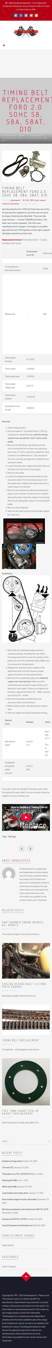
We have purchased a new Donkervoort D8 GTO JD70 (25, 1209)
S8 (24, 200)
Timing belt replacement (20, 1040)
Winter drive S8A (9, 1187)
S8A (27, 200)
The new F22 (7, 1167)
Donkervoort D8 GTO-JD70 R (14, 1219)
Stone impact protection (30, 848)
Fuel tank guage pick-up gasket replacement (20, 1112)
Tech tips (12, 837)
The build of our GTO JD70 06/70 (16, 1174)
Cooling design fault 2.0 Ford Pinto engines (24, 985)
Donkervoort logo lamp (12, 1161)
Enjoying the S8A (9, 1180)
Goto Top (26, 1277)
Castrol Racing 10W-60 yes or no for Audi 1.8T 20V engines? (21, 848)
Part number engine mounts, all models (23, 924)
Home (22, 135)
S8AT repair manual (38, 200)
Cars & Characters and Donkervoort (17, 1225)
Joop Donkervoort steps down (15, 1193)
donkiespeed (21, 860)
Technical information (10, 204)
